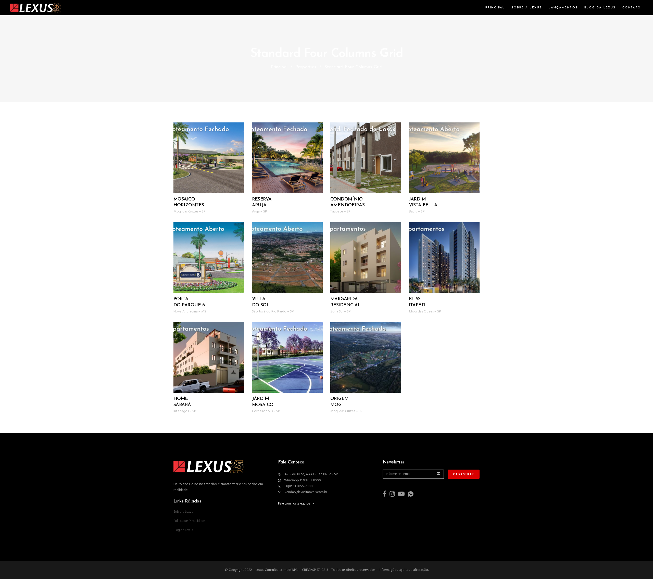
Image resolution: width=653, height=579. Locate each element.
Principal (279, 67)
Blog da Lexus (183, 530)
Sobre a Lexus (183, 511)
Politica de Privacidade (189, 521)
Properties (305, 67)
